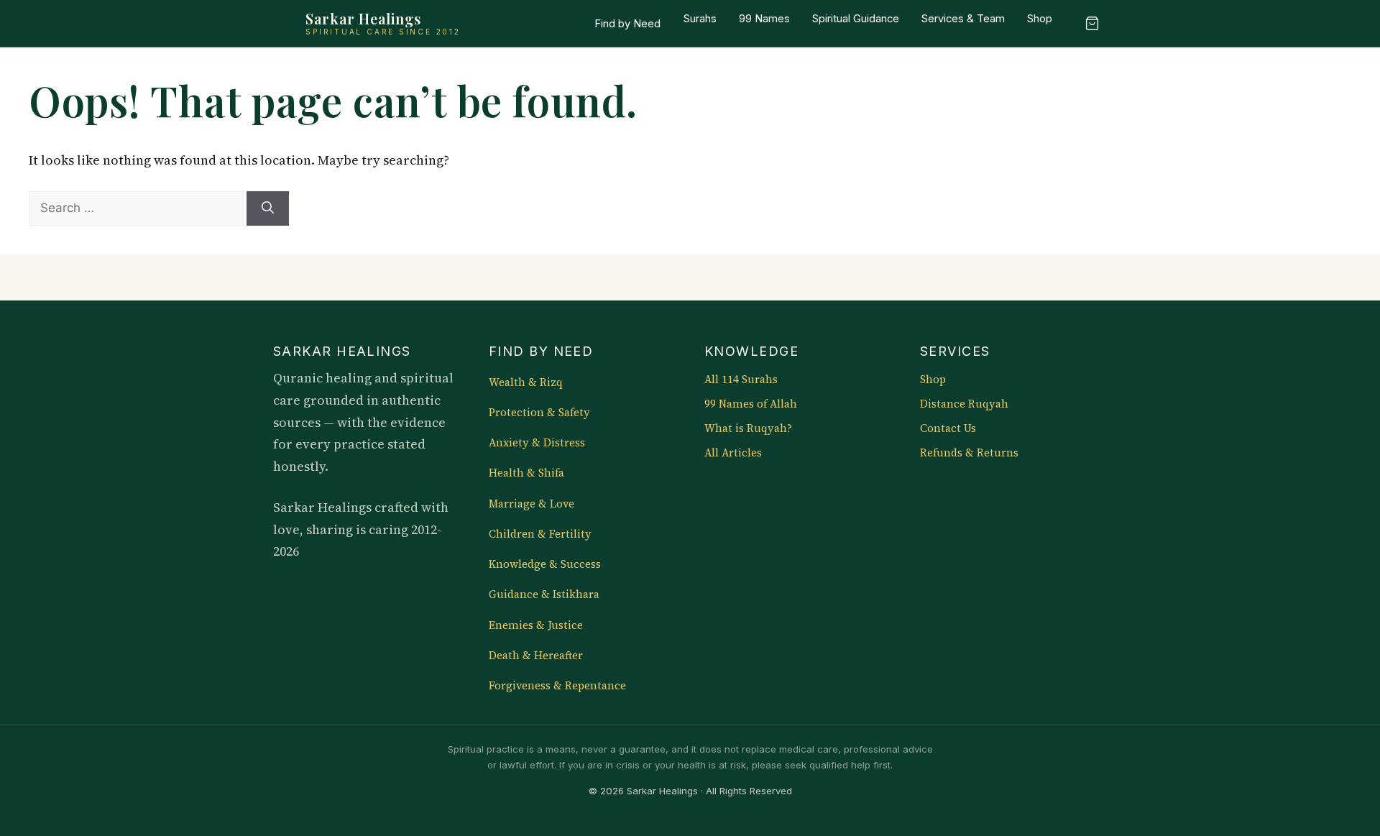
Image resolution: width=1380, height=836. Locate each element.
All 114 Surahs (741, 379)
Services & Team (963, 18)
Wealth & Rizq (526, 382)
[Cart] (1092, 24)
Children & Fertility (540, 534)
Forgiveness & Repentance (557, 686)
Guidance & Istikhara (544, 594)
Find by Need (627, 23)
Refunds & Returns (969, 453)
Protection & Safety (539, 412)
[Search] (268, 208)
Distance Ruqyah (964, 404)
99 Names (764, 18)
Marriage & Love (531, 504)
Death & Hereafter (536, 655)
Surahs (700, 18)
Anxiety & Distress (537, 443)
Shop (1039, 18)
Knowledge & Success (545, 564)
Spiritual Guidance (855, 18)
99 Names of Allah (750, 404)
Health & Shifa (526, 473)
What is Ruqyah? (748, 428)
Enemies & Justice (536, 625)
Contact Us (948, 428)
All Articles (733, 453)
